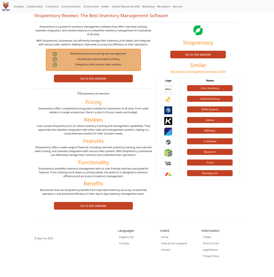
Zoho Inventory (210, 88)
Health (105, 6)
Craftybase (209, 141)
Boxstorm (210, 152)
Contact (165, 249)
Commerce (52, 6)
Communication (71, 6)
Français (124, 243)
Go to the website (93, 78)
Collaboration (35, 6)
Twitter (207, 237)
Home (164, 237)
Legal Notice (210, 249)
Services (178, 6)
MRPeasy (209, 130)
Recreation (163, 6)
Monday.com (210, 173)
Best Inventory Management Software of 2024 (198, 71)
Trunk (209, 162)
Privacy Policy (211, 256)
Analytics (19, 6)
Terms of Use (211, 243)
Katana (210, 120)
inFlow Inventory (210, 99)
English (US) (126, 237)
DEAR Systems (210, 109)
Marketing (148, 6)
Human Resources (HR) (126, 6)
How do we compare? (174, 243)
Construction (91, 6)
